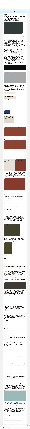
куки (5, 425)
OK (27, 425)
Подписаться (23, 14)
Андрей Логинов (8, 14)
